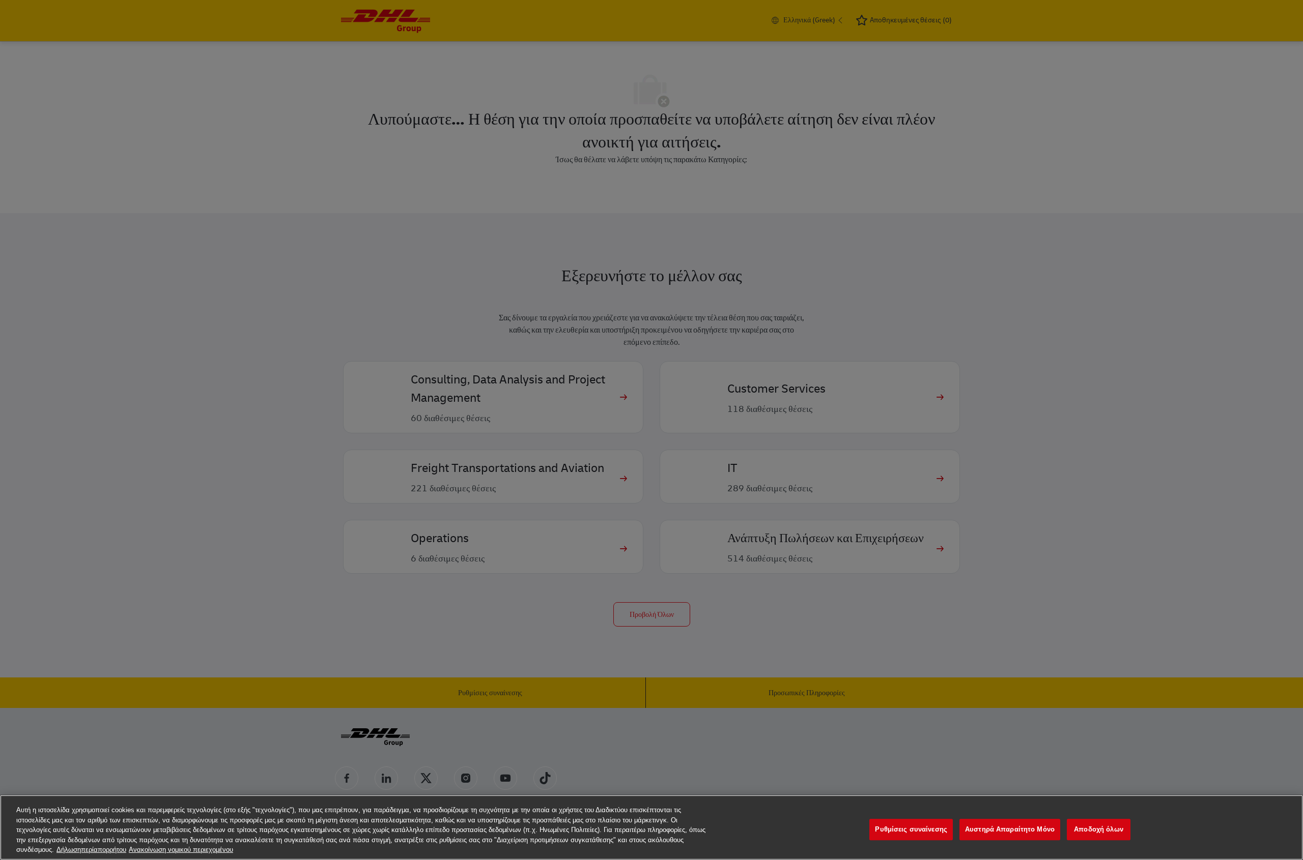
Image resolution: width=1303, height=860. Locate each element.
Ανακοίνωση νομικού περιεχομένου (181, 849)
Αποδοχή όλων (1098, 829)
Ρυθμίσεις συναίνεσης (911, 829)
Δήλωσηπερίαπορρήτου (91, 849)
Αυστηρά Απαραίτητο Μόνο (1010, 829)
